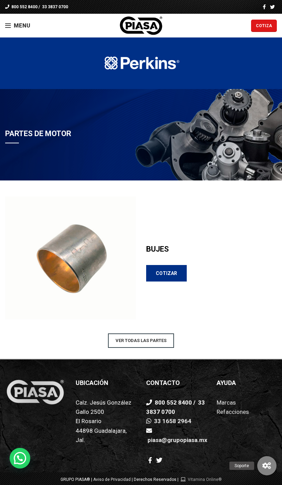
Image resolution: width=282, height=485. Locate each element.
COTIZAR (166, 273)
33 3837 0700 (54, 6)
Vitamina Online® (204, 479)
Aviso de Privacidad (112, 479)
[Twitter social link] (272, 6)
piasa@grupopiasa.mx (176, 440)
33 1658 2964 (172, 421)
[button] (266, 465)
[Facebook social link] (264, 6)
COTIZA (264, 25)
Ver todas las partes (141, 340)
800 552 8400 (23, 6)
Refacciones (233, 411)
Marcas (226, 402)
